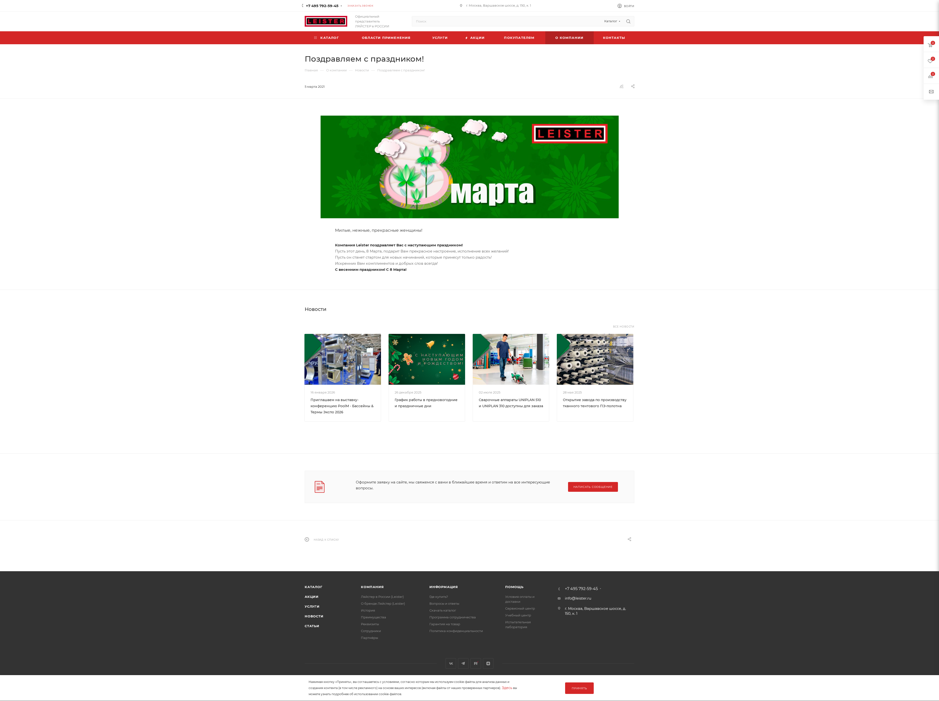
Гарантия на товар (444, 624)
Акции (312, 597)
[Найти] (628, 21)
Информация (443, 587)
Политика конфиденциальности (456, 631)
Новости (314, 616)
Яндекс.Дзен (488, 663)
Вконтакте (451, 663)
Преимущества (373, 617)
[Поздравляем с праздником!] (469, 167)
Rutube (475, 663)
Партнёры (369, 638)
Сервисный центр (520, 608)
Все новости (623, 326)
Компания (372, 587)
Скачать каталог (442, 610)
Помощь (514, 587)
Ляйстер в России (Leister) (382, 597)
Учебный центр (518, 615)
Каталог (314, 587)
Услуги (312, 606)
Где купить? (438, 597)
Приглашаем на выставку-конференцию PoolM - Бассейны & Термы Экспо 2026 (342, 406)
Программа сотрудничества (452, 617)
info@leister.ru (578, 598)
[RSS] (621, 86)
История (368, 610)
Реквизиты (370, 624)
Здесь (507, 688)
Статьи (312, 626)
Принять (579, 688)
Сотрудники (371, 631)
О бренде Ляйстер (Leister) (383, 603)
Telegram (463, 663)
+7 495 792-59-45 (322, 5)
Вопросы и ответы (444, 603)
